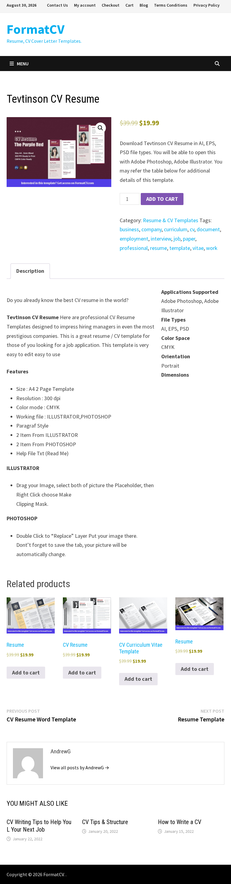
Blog (144, 5)
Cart (129, 5)
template (179, 247)
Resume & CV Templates (170, 220)
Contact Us (57, 5)
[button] (100, 128)
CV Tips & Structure (105, 822)
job (177, 238)
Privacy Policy (206, 5)
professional (134, 247)
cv (192, 229)
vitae (198, 247)
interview (161, 238)
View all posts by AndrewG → (80, 767)
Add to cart (162, 198)
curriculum (175, 229)
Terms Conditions (170, 5)
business (129, 229)
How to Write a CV (179, 822)
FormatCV (35, 29)
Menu (23, 64)
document (208, 229)
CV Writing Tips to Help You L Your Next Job (39, 825)
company (151, 229)
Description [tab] (30, 270)
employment (134, 238)
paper (189, 238)
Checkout (110, 5)
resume (158, 247)
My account (85, 5)
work (211, 247)
